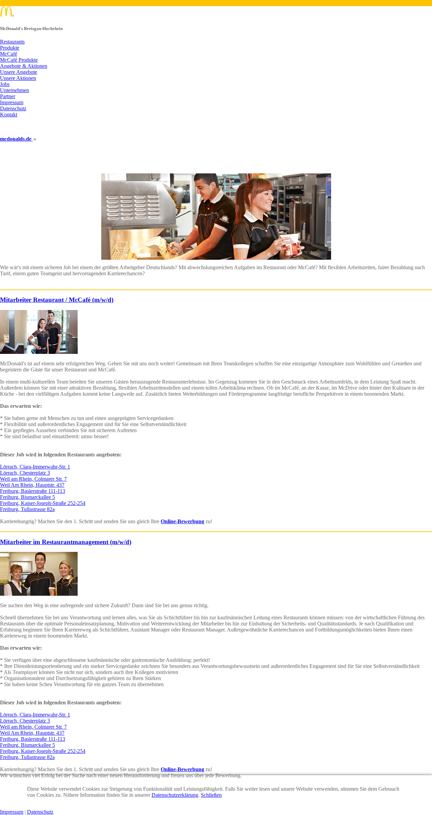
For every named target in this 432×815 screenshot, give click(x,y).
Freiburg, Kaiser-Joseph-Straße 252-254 (42, 503)
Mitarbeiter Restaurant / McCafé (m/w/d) (56, 299)
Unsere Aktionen (18, 78)
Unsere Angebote (18, 72)
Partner (7, 96)
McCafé (8, 54)
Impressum (11, 102)
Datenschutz (13, 108)
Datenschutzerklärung (175, 795)
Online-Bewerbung (182, 521)
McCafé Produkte (19, 60)
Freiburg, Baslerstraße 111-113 (32, 491)
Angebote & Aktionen (23, 66)
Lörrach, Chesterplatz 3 (25, 473)
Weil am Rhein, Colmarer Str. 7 (33, 479)
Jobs (4, 84)
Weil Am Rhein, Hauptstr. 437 (32, 485)
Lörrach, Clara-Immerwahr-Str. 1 (35, 467)
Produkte (9, 48)
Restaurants (12, 42)
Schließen (211, 795)
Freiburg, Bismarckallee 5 (27, 497)
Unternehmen (14, 90)
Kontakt (8, 114)
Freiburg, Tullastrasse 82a (27, 509)
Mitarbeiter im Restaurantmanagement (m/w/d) (65, 541)
